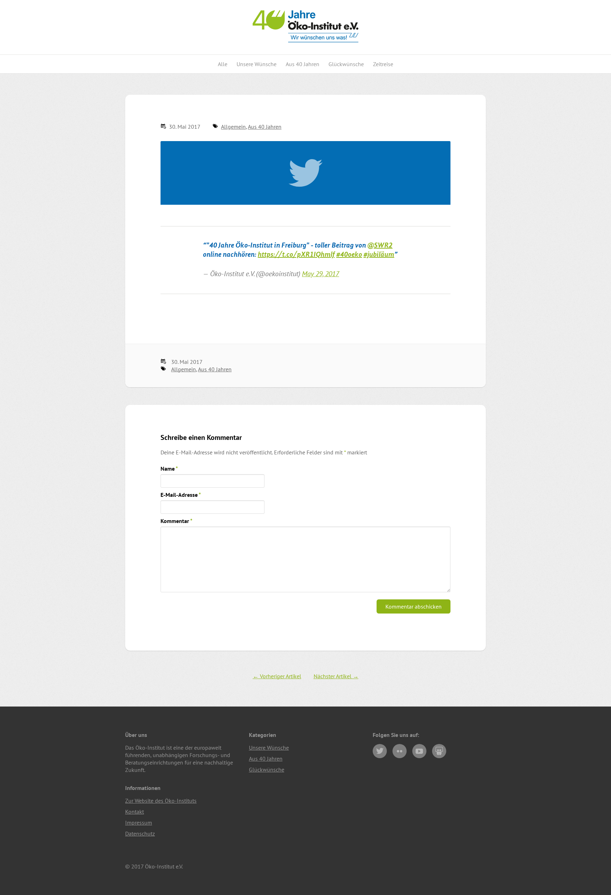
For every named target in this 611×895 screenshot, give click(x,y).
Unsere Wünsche (257, 64)
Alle (222, 64)
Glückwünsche (346, 64)
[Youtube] (419, 751)
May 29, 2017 (320, 273)
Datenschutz (140, 833)
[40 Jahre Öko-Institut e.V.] (305, 50)
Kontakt (134, 811)
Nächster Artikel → (336, 676)
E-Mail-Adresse (181, 494)
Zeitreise (383, 64)
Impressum (138, 822)
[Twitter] (380, 751)
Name (169, 468)
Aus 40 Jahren (302, 64)
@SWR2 (379, 245)
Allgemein (233, 126)
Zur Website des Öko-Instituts (161, 800)
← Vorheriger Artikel (277, 676)
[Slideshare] (439, 751)
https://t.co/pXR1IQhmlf (296, 254)
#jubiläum (378, 254)
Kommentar (176, 520)
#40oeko (349, 254)
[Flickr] (399, 751)
